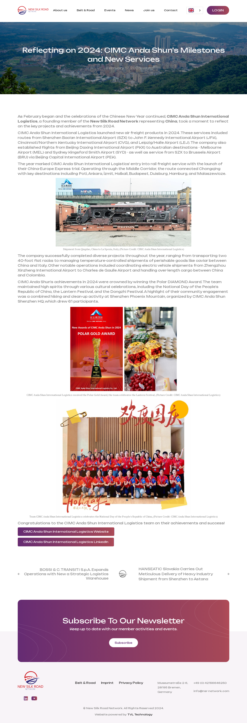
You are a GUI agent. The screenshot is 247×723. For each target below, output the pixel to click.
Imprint (107, 683)
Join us (148, 10)
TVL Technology (139, 714)
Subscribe (123, 643)
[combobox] (194, 10)
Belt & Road (86, 10)
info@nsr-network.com (211, 691)
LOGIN (218, 10)
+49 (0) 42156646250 (210, 682)
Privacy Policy (131, 683)
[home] (33, 10)
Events (109, 10)
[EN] (195, 10)
